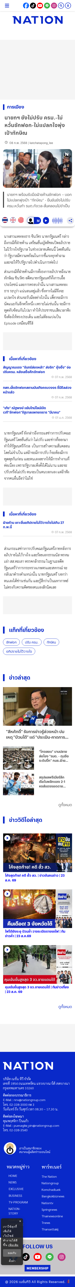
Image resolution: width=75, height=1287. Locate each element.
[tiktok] (26, 1259)
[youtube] (38, 1259)
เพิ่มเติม (13, 1245)
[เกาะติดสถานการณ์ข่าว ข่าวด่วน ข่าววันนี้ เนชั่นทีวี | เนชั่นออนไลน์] (38, 20)
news (13, 1182)
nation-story (14, 1211)
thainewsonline (52, 1216)
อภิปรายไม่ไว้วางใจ (19, 651)
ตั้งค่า (12, 1261)
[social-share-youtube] (40, 6)
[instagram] (62, 1259)
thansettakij (50, 1229)
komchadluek (51, 1189)
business (15, 1195)
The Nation (49, 1176)
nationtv (47, 1203)
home (13, 1176)
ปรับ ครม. (31, 642)
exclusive (16, 1189)
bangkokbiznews (53, 1196)
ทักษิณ (51, 642)
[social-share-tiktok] (33, 6)
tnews (46, 1222)
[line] (50, 1259)
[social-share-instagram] (54, 6)
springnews (49, 1209)
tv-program (18, 1202)
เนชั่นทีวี (25, 1281)
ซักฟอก (11, 642)
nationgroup (50, 1183)
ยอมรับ (12, 1253)
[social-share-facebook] (26, 6)
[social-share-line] (47, 6)
